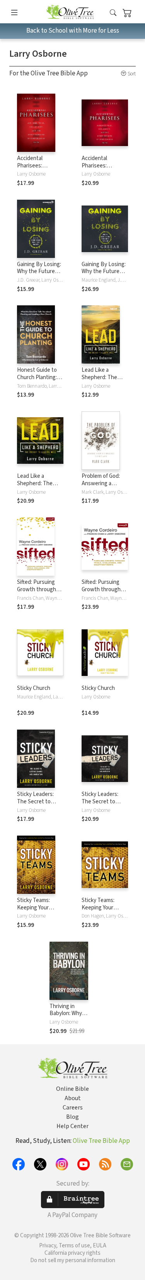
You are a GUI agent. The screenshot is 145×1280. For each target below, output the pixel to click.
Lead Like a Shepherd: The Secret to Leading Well (103, 381)
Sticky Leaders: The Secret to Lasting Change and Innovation (36, 805)
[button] (113, 13)
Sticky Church (33, 688)
